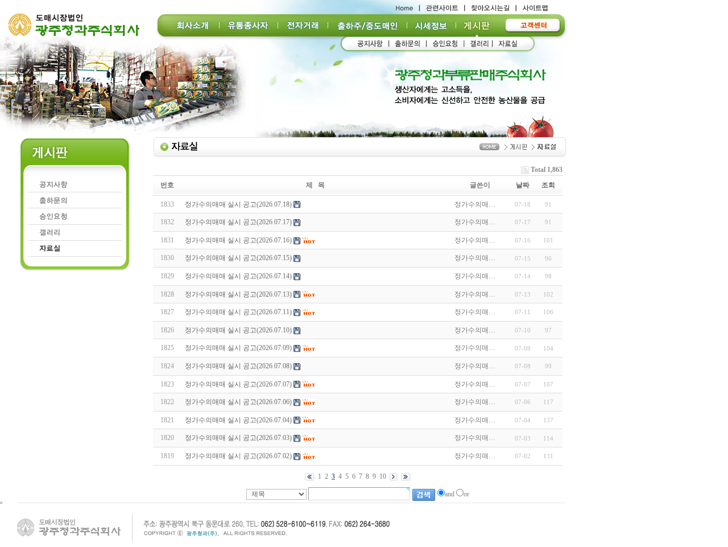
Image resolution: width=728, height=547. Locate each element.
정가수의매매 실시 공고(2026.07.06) (238, 402)
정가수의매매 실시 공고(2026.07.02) (238, 456)
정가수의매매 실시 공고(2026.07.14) (238, 276)
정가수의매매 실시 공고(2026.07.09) (238, 348)
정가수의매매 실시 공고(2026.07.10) (238, 330)
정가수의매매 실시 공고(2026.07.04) (238, 420)
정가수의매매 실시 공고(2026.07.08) (238, 366)
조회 (548, 185)
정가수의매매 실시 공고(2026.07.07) (238, 384)
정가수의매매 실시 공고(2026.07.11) (238, 312)
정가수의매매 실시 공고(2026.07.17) (238, 222)
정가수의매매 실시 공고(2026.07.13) (238, 294)
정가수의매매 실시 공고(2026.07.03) (238, 438)
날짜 (523, 185)
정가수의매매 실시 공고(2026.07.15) (238, 258)
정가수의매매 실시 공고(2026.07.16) (238, 240)
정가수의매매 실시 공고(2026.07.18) (238, 204)
